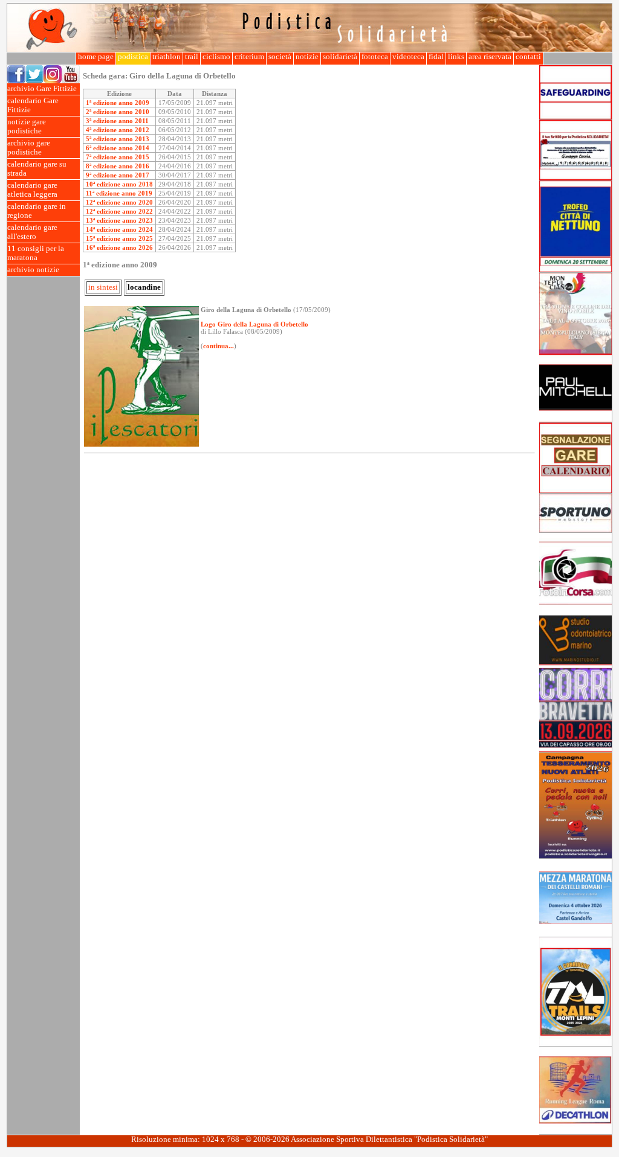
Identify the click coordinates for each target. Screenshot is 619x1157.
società (280, 57)
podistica (133, 57)
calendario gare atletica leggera (32, 190)
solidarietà (340, 57)
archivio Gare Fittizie (42, 88)
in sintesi (103, 287)
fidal (436, 57)
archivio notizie (33, 270)
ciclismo (216, 57)
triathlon (167, 57)
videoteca (408, 57)
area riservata (490, 57)
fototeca (375, 57)
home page (95, 57)
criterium (249, 57)
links (456, 57)
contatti (528, 57)
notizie (307, 57)
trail (191, 57)
